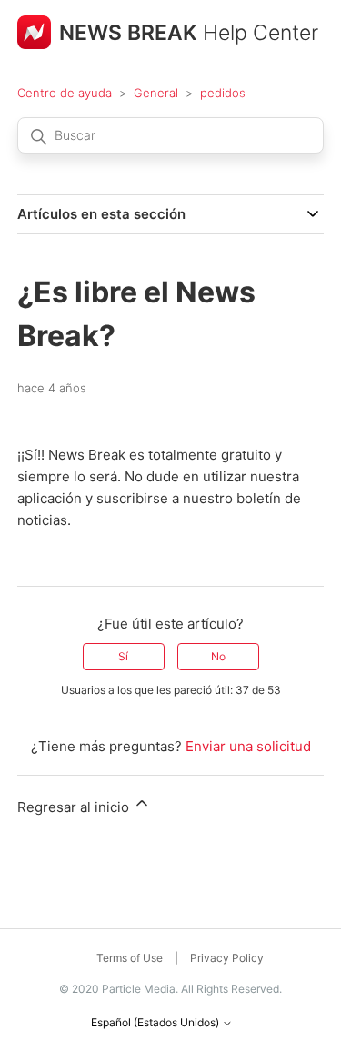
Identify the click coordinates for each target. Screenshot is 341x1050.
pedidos (223, 92)
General (156, 92)
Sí (123, 656)
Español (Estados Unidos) (156, 1022)
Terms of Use (129, 958)
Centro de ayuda (64, 92)
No (218, 656)
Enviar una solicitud (248, 746)
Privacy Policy (227, 958)
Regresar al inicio (75, 807)
